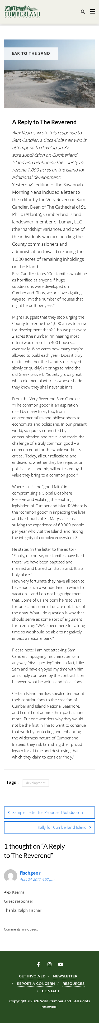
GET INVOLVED (32, 976)
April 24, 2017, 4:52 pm (37, 879)
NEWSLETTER (65, 976)
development (35, 783)
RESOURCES (73, 983)
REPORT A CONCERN (36, 983)
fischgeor (30, 873)
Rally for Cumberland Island (62, 827)
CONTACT (51, 991)
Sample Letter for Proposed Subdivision (47, 812)
